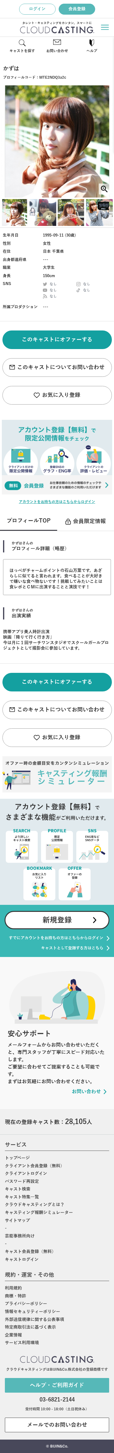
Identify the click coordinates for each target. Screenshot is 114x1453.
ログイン (37, 9)
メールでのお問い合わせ (57, 1425)
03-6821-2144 (57, 1400)
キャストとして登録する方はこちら (72, 948)
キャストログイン (22, 1259)
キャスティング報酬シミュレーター (39, 1212)
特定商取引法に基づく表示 (30, 1327)
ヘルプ (91, 51)
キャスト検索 (17, 1189)
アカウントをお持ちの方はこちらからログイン (57, 502)
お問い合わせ (57, 51)
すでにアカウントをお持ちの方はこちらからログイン (56, 938)
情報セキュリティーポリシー (32, 1311)
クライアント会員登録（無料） (34, 1166)
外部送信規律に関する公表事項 (34, 1319)
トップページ (17, 1158)
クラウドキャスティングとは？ (34, 1204)
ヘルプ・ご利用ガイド (57, 1385)
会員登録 (76, 9)
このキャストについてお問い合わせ (61, 367)
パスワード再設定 (22, 1181)
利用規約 (13, 1288)
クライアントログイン (26, 1173)
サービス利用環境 (22, 1343)
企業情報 (13, 1335)
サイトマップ (17, 1220)
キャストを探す (22, 51)
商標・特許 (15, 1296)
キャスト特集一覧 (22, 1197)
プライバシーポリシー (26, 1303)
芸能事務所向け (20, 1236)
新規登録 (57, 920)
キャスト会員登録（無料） (30, 1251)
